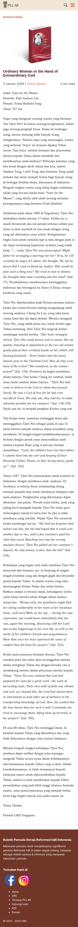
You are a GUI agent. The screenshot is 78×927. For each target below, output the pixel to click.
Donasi (16, 912)
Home (15, 892)
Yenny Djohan (36, 83)
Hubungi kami (20, 904)
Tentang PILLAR (21, 900)
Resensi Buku (12, 17)
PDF (14, 908)
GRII (14, 896)
